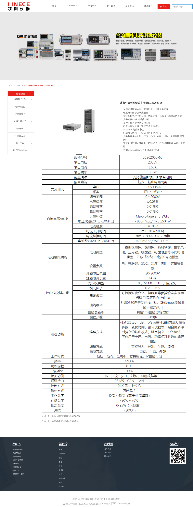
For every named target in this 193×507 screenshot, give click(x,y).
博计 (60, 466)
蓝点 (18, 85)
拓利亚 (61, 487)
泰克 (60, 462)
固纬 (60, 450)
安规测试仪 (17, 456)
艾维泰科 (62, 454)
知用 (60, 474)
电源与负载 (17, 453)
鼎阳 (60, 482)
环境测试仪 (17, 467)
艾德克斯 (62, 478)
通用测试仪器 (18, 449)
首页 (10, 85)
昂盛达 (61, 470)
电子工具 (16, 471)
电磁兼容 (16, 464)
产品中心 (73, 6)
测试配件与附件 (18, 474)
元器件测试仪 (18, 460)
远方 (60, 458)
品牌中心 (92, 6)
